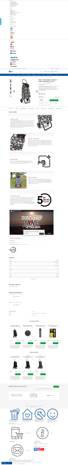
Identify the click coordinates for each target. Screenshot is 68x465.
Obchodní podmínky (13, 14)
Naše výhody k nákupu (13, 2)
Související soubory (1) (23, 108)
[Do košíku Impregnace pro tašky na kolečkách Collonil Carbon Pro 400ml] (43, 343)
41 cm (58, 271)
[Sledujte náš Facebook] (35, 449)
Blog (14, 68)
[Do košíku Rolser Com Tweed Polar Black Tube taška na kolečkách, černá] (43, 374)
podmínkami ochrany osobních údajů (47, 388)
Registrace (57, 68)
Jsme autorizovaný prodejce (13, 3)
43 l (58, 269)
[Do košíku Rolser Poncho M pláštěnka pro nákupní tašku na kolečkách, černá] (18, 343)
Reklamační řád (12, 13)
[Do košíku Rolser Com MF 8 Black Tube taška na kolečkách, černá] (30, 374)
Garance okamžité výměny (13, 5)
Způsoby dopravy (12, 10)
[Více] (57, 75)
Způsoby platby (12, 11)
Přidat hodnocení (16, 296)
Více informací (36, 231)
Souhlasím (41, 233)
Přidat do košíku (54, 100)
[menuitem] (10, 75)
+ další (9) (10, 96)
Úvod (9, 68)
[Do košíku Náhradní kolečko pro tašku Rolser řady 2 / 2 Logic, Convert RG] (30, 343)
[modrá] (45, 94)
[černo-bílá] (39, 94)
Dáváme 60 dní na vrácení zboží (14, 4)
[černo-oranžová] (41, 94)
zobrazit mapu (12, 20)
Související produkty (51, 108)
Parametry (16, 108)
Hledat (41, 71)
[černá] (43, 94)
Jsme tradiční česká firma (13, 1)
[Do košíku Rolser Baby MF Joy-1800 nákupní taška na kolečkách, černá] (18, 374)
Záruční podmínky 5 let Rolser (14, 286)
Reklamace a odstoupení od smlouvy (15, 12)
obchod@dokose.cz (34, 394)
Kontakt (11, 9)
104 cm (58, 273)
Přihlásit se (56, 386)
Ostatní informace (43, 108)
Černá (58, 267)
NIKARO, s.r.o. (11, 460)
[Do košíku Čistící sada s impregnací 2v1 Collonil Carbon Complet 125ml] (55, 343)
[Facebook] (52, 395)
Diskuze (38, 108)
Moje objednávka (24, 68)
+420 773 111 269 (46, 71)
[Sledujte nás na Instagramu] (39, 449)
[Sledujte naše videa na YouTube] (42, 449)
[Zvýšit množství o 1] (48, 100)
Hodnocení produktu (31, 108)
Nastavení (26, 233)
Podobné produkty (58, 108)
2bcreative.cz (23, 463)
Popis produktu (11, 108)
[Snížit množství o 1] (46, 100)
